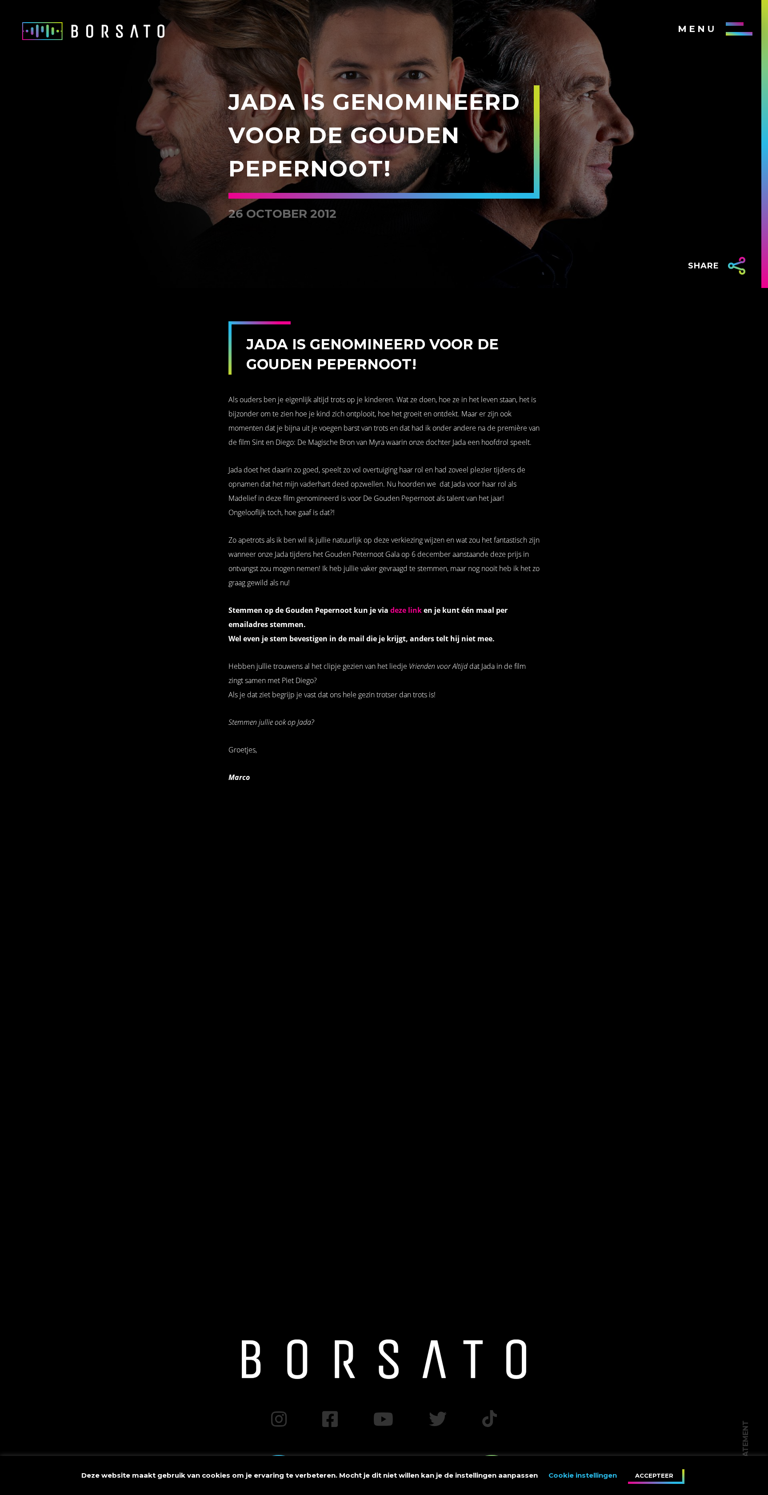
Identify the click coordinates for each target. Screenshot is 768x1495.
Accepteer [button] (654, 1475)
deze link (406, 610)
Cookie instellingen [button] (582, 1475)
